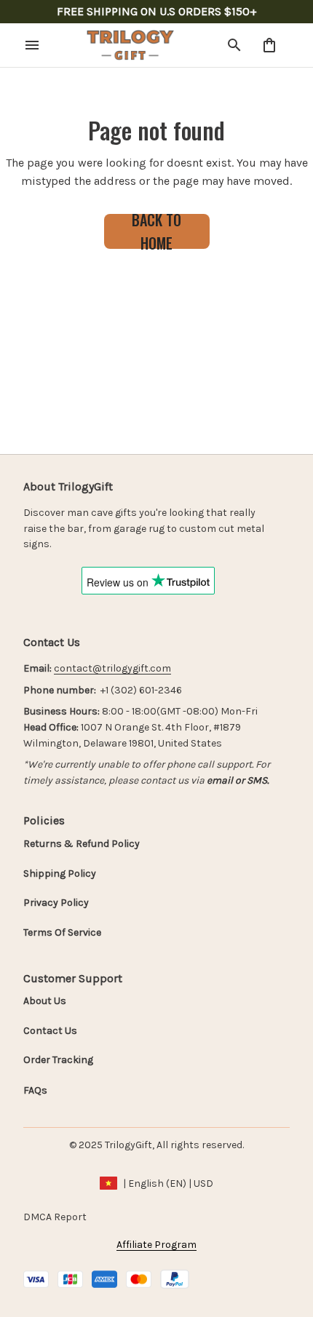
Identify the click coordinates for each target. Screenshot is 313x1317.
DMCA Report (55, 1217)
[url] (112, 669)
